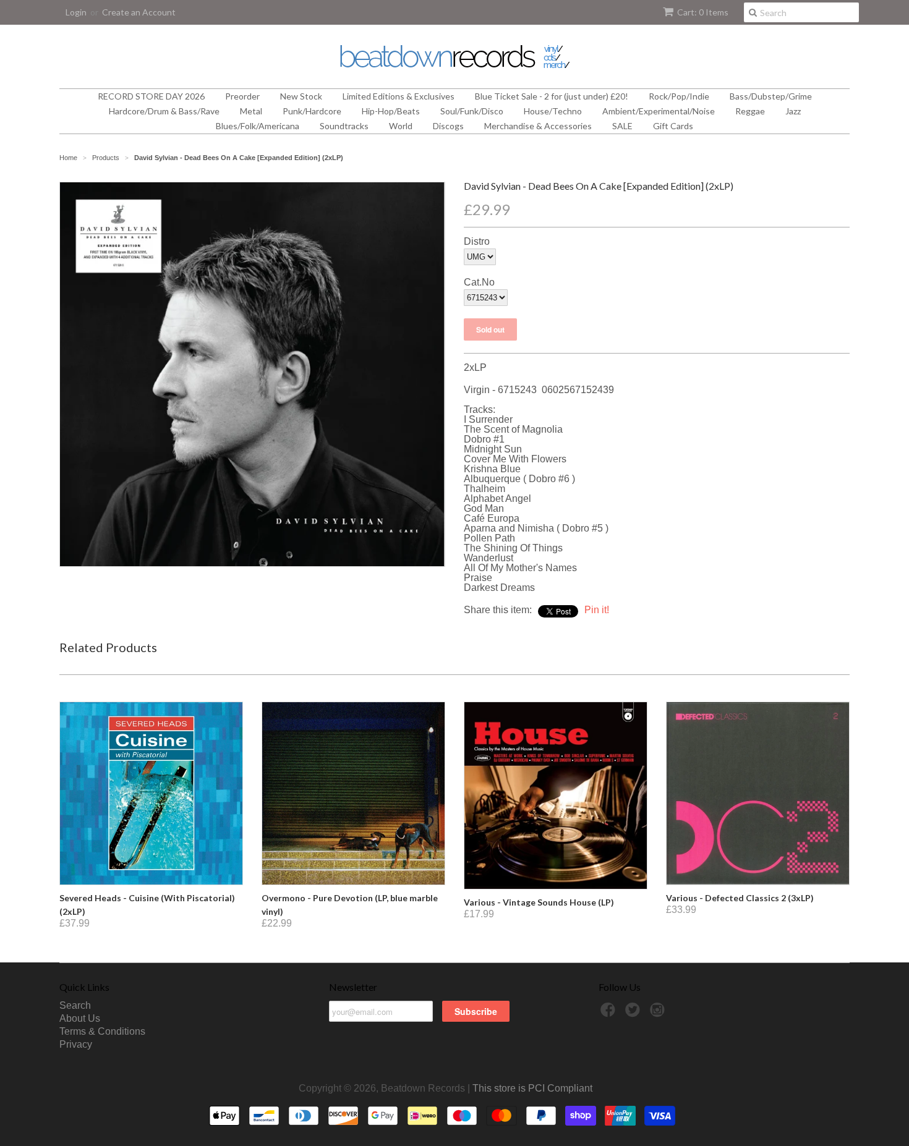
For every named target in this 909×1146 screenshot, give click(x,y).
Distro (477, 242)
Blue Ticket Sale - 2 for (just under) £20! (551, 96)
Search (75, 1005)
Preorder (242, 96)
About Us (79, 1018)
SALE (622, 126)
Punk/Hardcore (312, 111)
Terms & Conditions (102, 1031)
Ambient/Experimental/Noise (658, 111)
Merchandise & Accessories (538, 126)
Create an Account (139, 12)
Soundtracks (344, 126)
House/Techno (553, 111)
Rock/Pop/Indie (679, 96)
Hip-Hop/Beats (391, 111)
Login (76, 12)
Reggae (750, 111)
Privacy (75, 1044)
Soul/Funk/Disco (471, 111)
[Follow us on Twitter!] (634, 1013)
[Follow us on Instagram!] (659, 1013)
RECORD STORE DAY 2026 (151, 96)
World (400, 126)
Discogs (448, 126)
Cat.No (479, 282)
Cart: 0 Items (702, 12)
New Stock (301, 96)
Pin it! (596, 610)
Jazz (793, 111)
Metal (251, 111)
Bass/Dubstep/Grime (771, 96)
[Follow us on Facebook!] (609, 1013)
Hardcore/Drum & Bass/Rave (164, 111)
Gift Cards (673, 126)
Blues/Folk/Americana (257, 126)
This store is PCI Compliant (532, 1088)
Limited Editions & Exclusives (398, 96)
